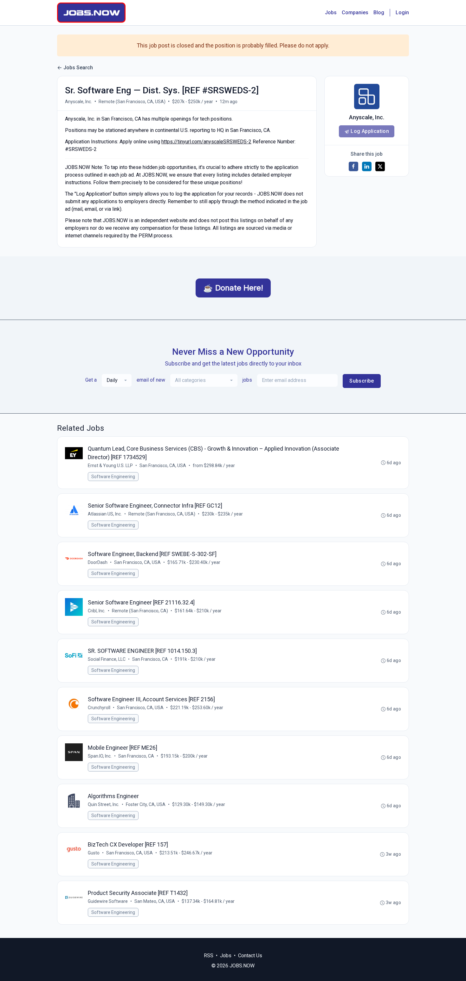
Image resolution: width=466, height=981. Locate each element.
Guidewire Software (108, 901)
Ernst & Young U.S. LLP (110, 465)
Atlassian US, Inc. (105, 513)
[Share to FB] (353, 166)
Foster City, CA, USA (145, 804)
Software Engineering (113, 476)
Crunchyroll (99, 707)
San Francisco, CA (150, 659)
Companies (355, 12)
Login (402, 12)
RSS (208, 956)
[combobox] (117, 380)
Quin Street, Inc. (103, 804)
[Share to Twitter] (380, 166)
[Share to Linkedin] (367, 166)
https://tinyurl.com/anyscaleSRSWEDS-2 (206, 142)
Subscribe (361, 381)
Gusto (94, 852)
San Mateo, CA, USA (154, 901)
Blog (378, 12)
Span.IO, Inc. (100, 756)
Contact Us (250, 956)
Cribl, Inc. (96, 610)
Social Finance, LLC (107, 659)
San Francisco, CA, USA (162, 465)
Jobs (331, 12)
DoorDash (97, 562)
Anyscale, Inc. (78, 101)
